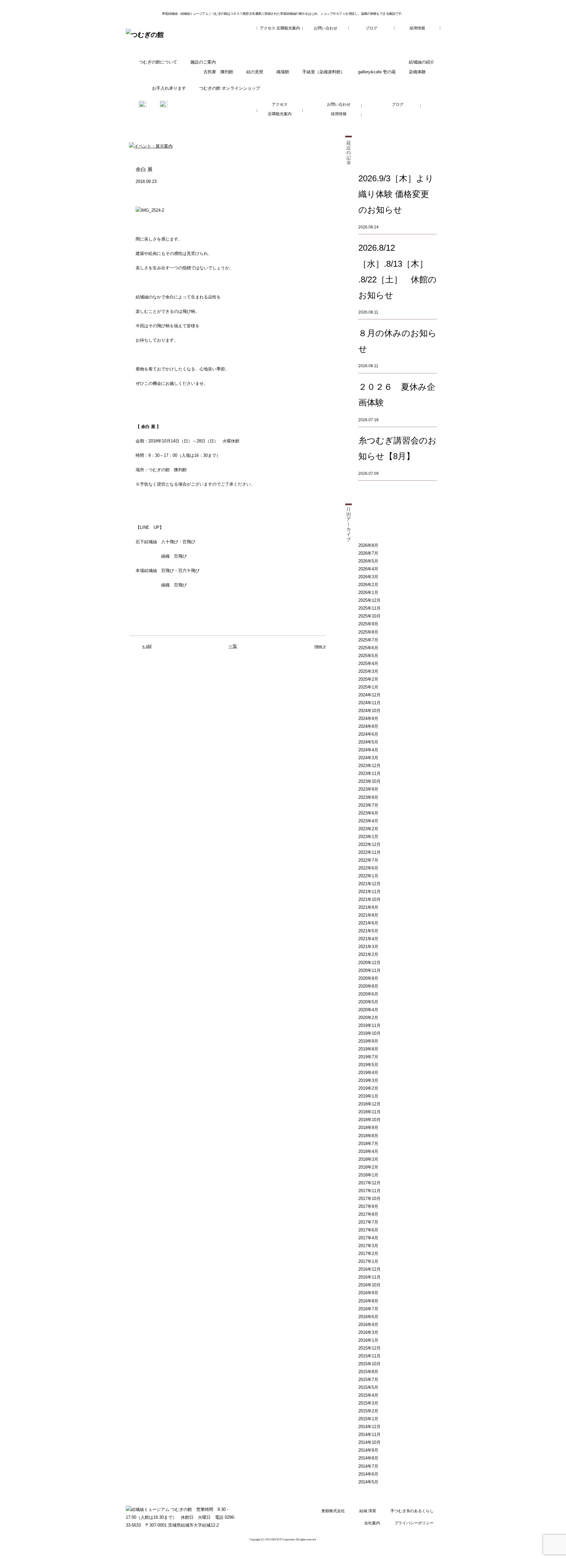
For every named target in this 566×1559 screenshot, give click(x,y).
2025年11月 (369, 608)
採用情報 (417, 28)
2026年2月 (368, 584)
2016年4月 (368, 1324)
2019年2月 (368, 1088)
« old (146, 646)
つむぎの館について (158, 62)
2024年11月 (369, 702)
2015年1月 (368, 1418)
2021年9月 (368, 907)
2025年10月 (369, 616)
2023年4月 (368, 820)
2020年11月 (369, 970)
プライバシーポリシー (414, 1523)
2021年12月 (369, 883)
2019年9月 (368, 1041)
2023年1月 (368, 836)
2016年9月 (368, 1292)
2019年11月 (369, 1025)
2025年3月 (368, 671)
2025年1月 (368, 687)
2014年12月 (369, 1426)
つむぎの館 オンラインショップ (229, 88)
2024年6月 (368, 734)
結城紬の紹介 (421, 62)
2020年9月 (368, 978)
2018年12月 (369, 1104)
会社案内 (372, 1523)
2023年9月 (368, 789)
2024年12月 (369, 694)
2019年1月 (368, 1096)
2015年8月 (368, 1371)
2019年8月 (368, 1049)
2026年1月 (368, 592)
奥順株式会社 (333, 1511)
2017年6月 (368, 1229)
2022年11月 (369, 852)
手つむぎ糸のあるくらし (412, 1511)
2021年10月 (369, 899)
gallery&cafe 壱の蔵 (377, 71)
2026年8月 (368, 545)
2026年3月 (368, 576)
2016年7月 (368, 1308)
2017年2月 (368, 1253)
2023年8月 (368, 797)
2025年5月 (368, 655)
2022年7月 (368, 860)
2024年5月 (368, 742)
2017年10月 (369, 1198)
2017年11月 (369, 1190)
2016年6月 (368, 1316)
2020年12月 (369, 962)
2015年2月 (368, 1410)
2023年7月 (368, 805)
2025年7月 (368, 639)
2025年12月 (369, 600)
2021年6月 (368, 923)
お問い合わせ (325, 28)
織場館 (282, 71)
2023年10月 (369, 781)
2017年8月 (368, 1214)
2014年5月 (368, 1481)
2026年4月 (368, 568)
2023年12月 (369, 765)
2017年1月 (368, 1261)
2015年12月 (369, 1348)
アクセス (267, 28)
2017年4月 (368, 1237)
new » (320, 646)
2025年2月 (368, 679)
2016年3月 (368, 1332)
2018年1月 (368, 1175)
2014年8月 (368, 1458)
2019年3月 (368, 1080)
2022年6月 (368, 868)
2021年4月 (368, 938)
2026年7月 (368, 553)
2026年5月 (368, 561)
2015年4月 (368, 1395)
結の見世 (254, 71)
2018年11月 (369, 1111)
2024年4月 (368, 749)
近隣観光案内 (288, 28)
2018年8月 (368, 1135)
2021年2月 (368, 954)
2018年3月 (368, 1159)
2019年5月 (368, 1064)
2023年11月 (369, 773)
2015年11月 (369, 1355)
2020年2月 (368, 1017)
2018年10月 (369, 1119)
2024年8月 (368, 726)
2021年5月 (368, 930)
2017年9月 (368, 1206)
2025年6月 (368, 647)
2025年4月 (368, 663)
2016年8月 (368, 1301)
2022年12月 (369, 844)
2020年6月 (368, 994)
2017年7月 (368, 1222)
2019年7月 (368, 1056)
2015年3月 (368, 1403)
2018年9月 (368, 1127)
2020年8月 (368, 986)
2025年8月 (368, 632)
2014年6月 (368, 1474)
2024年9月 (368, 718)
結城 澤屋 (367, 1511)
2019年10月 (369, 1033)
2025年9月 (368, 623)
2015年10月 (369, 1363)
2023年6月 (368, 813)
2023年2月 (368, 828)
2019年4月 (368, 1072)
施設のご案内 (203, 62)
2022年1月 (368, 875)
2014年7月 (368, 1466)
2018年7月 (368, 1143)
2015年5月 (368, 1387)
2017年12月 (369, 1182)
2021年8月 (368, 915)
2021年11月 (369, 891)
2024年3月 (368, 757)
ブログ (371, 28)
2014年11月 (369, 1434)
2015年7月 (368, 1379)
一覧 (233, 646)
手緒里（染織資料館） (323, 71)
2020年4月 (368, 1009)
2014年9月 (368, 1450)
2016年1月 (368, 1340)
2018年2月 (368, 1167)
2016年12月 (369, 1269)
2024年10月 (369, 710)
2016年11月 (369, 1277)
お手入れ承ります (169, 88)
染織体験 (417, 71)
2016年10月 (369, 1284)
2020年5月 (368, 1001)
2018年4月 (368, 1151)
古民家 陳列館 (218, 71)
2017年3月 (368, 1245)
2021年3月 (368, 946)
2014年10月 (369, 1442)
